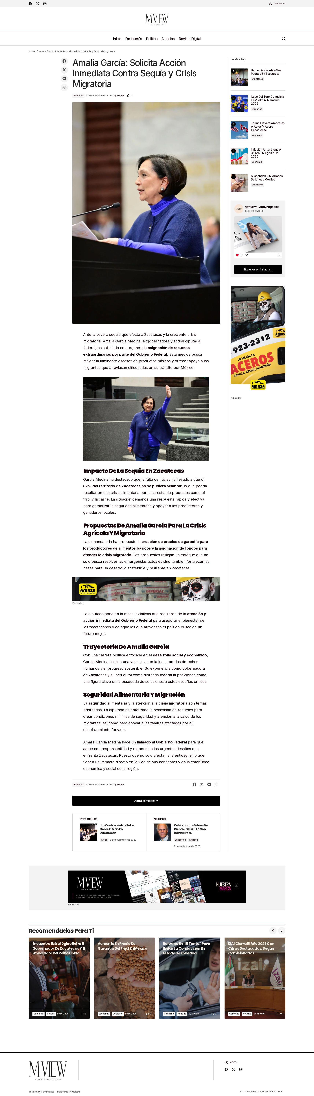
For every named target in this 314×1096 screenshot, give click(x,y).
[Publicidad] (146, 589)
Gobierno (78, 95)
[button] (277, 3)
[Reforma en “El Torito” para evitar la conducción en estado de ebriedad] (189, 978)
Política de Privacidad (68, 1091)
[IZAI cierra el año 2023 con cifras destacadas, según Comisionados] (255, 978)
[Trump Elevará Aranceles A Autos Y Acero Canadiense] (239, 130)
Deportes (257, 109)
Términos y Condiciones (41, 1091)
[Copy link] (64, 87)
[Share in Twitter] (64, 70)
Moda (104, 839)
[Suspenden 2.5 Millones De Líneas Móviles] (239, 183)
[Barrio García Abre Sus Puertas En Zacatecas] (239, 77)
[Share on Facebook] (64, 61)
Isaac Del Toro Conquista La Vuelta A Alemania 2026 (267, 100)
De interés (257, 78)
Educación (180, 839)
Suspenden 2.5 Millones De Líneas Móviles (267, 177)
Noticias (182, 1013)
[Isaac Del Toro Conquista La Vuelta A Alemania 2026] (239, 103)
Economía (257, 135)
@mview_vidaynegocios (262, 207)
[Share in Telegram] (64, 78)
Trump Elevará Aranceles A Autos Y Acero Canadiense (268, 126)
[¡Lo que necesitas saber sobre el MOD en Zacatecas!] (109, 832)
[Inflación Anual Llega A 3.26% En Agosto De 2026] (239, 156)
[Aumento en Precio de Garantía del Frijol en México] (124, 978)
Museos (193, 839)
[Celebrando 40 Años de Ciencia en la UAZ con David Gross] (183, 832)
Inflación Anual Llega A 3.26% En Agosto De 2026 (266, 153)
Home (32, 51)
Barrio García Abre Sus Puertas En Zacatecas (266, 71)
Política (51, 1013)
